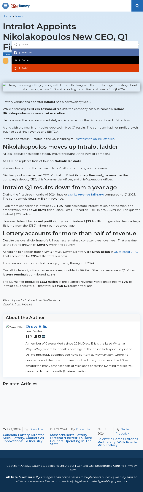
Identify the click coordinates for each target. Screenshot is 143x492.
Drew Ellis (36, 326)
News (19, 16)
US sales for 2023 (126, 252)
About (69, 465)
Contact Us (85, 465)
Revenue (9, 54)
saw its (86, 194)
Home (7, 16)
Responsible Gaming (109, 465)
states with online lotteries (95, 139)
